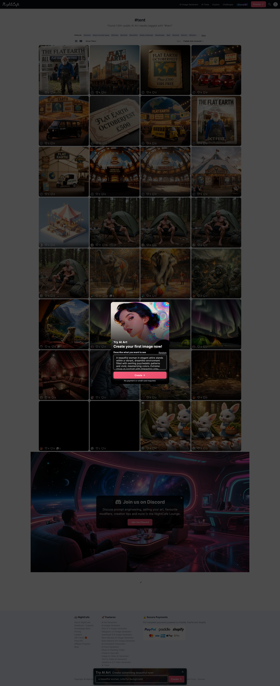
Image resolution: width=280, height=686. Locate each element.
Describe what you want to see (129, 352)
